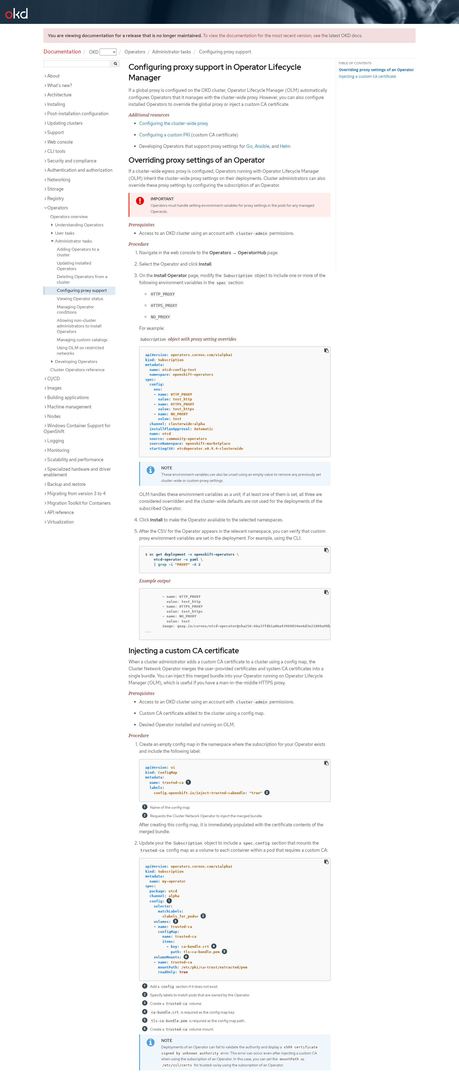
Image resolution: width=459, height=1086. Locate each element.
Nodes (54, 416)
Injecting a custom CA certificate (367, 76)
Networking (58, 180)
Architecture (59, 95)
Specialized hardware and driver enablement (77, 472)
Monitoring (58, 450)
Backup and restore (66, 484)
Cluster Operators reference (77, 370)
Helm (285, 146)
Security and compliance (71, 161)
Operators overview (69, 216)
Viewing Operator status (80, 298)
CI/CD (53, 379)
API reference (60, 512)
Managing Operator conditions (75, 309)
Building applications (68, 397)
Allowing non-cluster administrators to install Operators (79, 326)
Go (249, 146)
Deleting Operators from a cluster (82, 279)
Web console (60, 142)
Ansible (262, 146)
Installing (56, 104)
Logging (55, 441)
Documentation (62, 51)
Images (54, 388)
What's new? (59, 85)
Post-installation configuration (77, 113)
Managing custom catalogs (82, 340)
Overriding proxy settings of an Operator (376, 69)
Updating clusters (65, 123)
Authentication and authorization (79, 170)
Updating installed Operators (74, 265)
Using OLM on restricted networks (80, 350)
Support (55, 132)
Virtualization (60, 522)
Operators (135, 52)
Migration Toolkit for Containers (79, 503)
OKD (94, 52)
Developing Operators (75, 361)
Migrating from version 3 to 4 (76, 493)
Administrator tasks (171, 52)
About (53, 76)
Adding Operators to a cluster (78, 252)
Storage (55, 189)
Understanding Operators (78, 225)
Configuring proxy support (82, 290)
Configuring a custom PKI (164, 135)
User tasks (64, 233)
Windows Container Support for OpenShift (77, 428)
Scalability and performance (75, 459)
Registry (55, 198)
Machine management (69, 407)
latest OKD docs (345, 35)
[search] (115, 63)
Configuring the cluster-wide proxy (173, 123)
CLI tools (56, 151)
